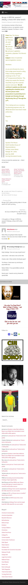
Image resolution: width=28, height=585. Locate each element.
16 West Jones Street (12, 149)
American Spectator (7, 515)
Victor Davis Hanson (7, 576)
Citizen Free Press (6, 532)
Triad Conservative (7, 571)
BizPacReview (5, 520)
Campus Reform (6, 527)
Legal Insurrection (6, 557)
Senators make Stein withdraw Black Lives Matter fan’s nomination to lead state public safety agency (13, 431)
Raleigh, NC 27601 (11, 151)
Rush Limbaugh (6, 567)
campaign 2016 (7, 191)
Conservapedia (6, 537)
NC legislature (18, 191)
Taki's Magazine (6, 569)
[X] (12, 334)
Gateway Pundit (6, 552)
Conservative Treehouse (8, 540)
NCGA (5, 195)
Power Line (5, 564)
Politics (7, 193)
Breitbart (4, 525)
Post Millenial (5, 562)
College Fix (5, 535)
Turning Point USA (6, 574)
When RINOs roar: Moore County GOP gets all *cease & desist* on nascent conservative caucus (12, 484)
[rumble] (19, 334)
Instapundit (5, 554)
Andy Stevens (11, 229)
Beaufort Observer (7, 517)
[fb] (15, 334)
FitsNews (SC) (5, 547)
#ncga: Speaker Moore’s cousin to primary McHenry (6, 171)
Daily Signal (5, 542)
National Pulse (5, 559)
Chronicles (4, 530)
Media (13, 191)
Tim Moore (14, 195)
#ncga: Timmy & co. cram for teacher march (6, 180)
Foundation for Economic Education (11, 549)
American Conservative (8, 513)
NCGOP (3, 193)
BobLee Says (5, 522)
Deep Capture (5, 544)
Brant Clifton (20, 22)
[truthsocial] (9, 334)
